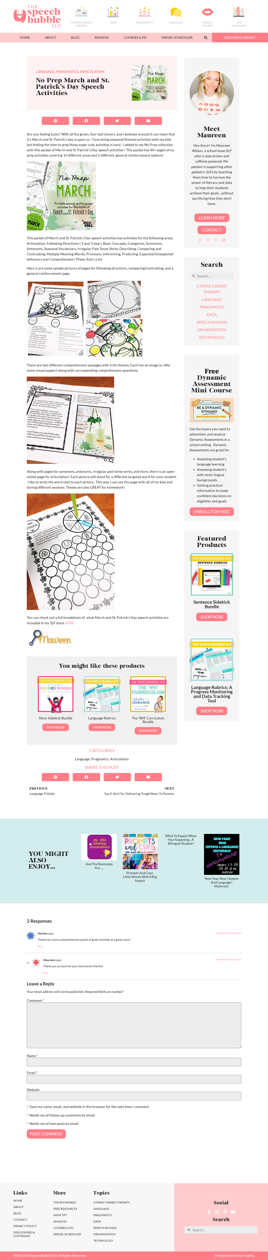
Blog (75, 37)
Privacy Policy (25, 1226)
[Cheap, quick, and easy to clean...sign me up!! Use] (53, 1169)
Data (113, 22)
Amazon (101, 37)
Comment (35, 1000)
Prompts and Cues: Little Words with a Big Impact (140, 876)
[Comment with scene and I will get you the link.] (150, 1169)
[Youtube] (223, 240)
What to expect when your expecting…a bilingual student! (181, 839)
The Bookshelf (239, 24)
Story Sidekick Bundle (55, 718)
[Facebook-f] (200, 240)
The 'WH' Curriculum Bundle (148, 720)
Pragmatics (144, 22)
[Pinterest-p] (215, 240)
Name (32, 1055)
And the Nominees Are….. (99, 866)
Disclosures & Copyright (24, 1234)
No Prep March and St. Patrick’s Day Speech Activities (73, 87)
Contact (20, 1219)
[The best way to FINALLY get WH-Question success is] (86, 1169)
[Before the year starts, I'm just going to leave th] (118, 1169)
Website (33, 1089)
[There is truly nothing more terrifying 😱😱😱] (247, 1169)
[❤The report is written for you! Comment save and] (214, 1169)
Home (25, 37)
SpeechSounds (207, 24)
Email (32, 1072)
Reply (40, 946)
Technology (103, 1240)
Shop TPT (60, 1215)
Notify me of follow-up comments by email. (62, 1115)
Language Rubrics (102, 718)
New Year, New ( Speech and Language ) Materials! (221, 882)
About (50, 37)
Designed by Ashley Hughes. (235, 1255)
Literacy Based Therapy (81, 24)
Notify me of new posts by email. (54, 1123)
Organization (104, 1234)
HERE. (69, 623)
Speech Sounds (104, 1227)
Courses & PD (135, 37)
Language (176, 22)
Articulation (92, 71)
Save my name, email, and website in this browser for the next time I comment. (89, 1106)
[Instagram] (208, 240)
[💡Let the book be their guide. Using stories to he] (182, 1169)
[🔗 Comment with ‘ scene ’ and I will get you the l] (21, 1169)
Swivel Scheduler (177, 37)
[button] (206, 38)
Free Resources (65, 1208)
